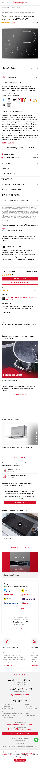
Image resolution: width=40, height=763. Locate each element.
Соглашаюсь (20, 760)
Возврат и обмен (7, 717)
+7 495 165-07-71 (20, 680)
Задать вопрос (20, 502)
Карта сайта (20, 743)
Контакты (28, 713)
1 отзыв (12, 22)
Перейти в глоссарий (20, 394)
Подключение (6, 706)
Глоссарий (28, 706)
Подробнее (20, 608)
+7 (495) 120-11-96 (20, 622)
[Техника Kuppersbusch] (20, 2)
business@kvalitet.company (20, 729)
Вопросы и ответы (31, 708)
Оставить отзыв (20, 279)
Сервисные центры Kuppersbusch (12, 713)
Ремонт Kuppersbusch (9, 715)
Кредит (4, 711)
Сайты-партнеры (30, 715)
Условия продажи (7, 708)
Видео (27, 711)
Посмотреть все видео (20, 547)
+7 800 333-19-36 (20, 688)
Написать (20, 629)
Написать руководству (20, 733)
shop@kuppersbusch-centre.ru (20, 725)
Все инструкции (11, 77)
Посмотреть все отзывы (20, 283)
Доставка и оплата (8, 704)
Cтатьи (27, 704)
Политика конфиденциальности (20, 738)
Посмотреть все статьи (20, 457)
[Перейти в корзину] (37, 2)
